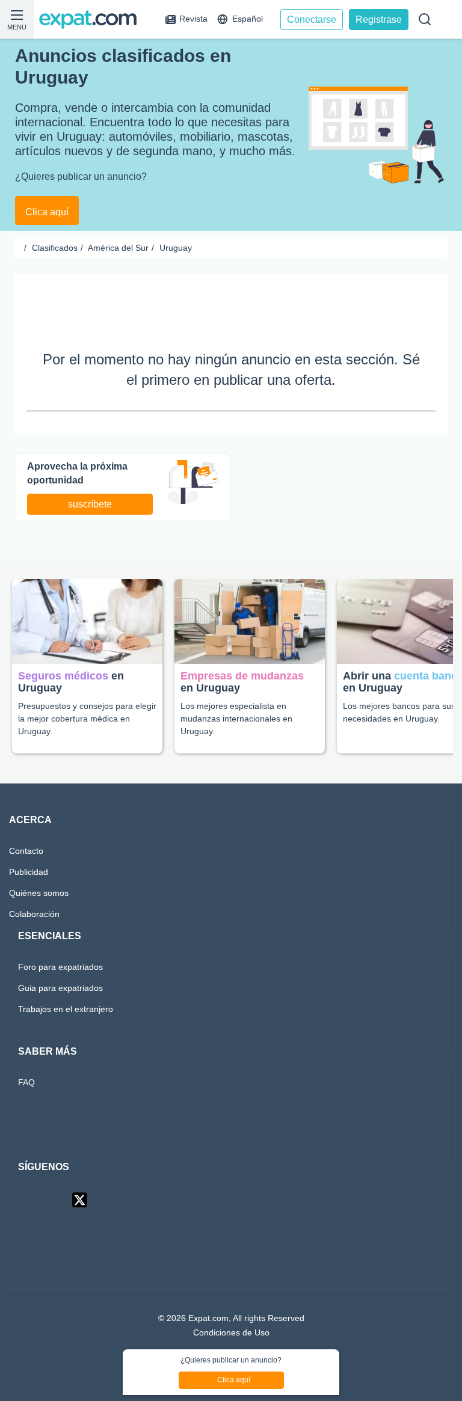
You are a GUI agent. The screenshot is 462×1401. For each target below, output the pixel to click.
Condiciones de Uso (231, 1313)
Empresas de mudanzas (244, 656)
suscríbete (91, 484)
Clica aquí (47, 190)
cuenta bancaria (389, 662)
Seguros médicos (63, 656)
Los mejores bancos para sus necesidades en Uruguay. (401, 692)
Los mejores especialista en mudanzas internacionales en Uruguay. (240, 698)
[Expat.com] (93, 19)
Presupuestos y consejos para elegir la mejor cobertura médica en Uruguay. (84, 698)
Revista (193, 19)
